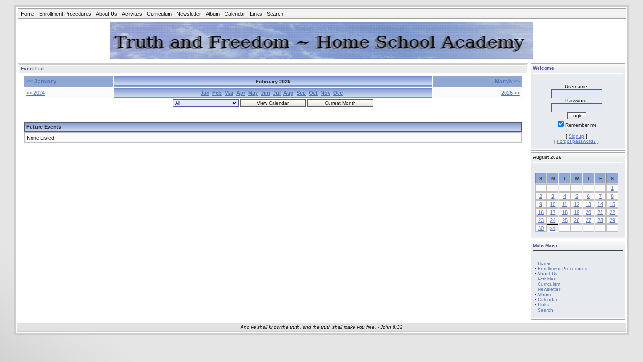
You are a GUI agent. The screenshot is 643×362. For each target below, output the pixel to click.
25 (565, 220)
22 (612, 212)
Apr (240, 93)
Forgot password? (576, 141)
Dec (338, 93)
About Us (106, 13)
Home (27, 13)
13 (588, 204)
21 (600, 212)
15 (612, 204)
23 (541, 220)
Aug (288, 93)
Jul (277, 93)
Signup (576, 136)
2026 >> (510, 93)
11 (564, 204)
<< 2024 (35, 93)
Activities (132, 13)
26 (576, 220)
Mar (229, 93)
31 (552, 228)
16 (541, 212)
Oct (313, 93)
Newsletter (189, 13)
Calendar (235, 13)
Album (213, 13)
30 (541, 228)
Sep (301, 93)
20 (588, 212)
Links (256, 13)
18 (565, 212)
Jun (265, 93)
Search (275, 13)
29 (612, 220)
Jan (205, 93)
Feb (217, 93)
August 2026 (547, 157)
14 (600, 204)
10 (552, 204)
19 (576, 212)
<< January (41, 81)
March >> (507, 81)
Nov (325, 93)
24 (552, 220)
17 (552, 212)
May (253, 93)
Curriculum (159, 13)
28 (600, 220)
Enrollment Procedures (65, 13)
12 (576, 204)
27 (588, 220)
